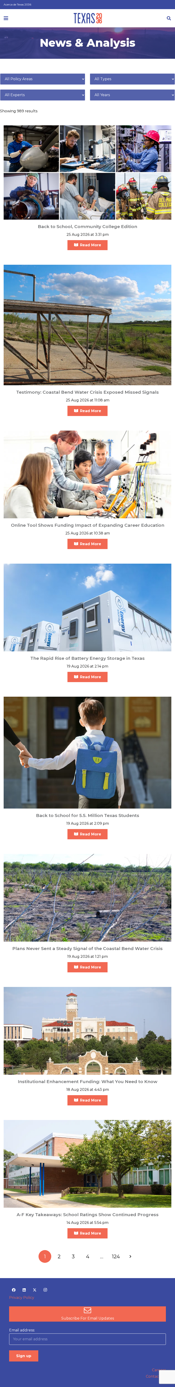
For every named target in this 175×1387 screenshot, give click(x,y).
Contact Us (156, 1376)
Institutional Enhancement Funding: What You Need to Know (87, 1081)
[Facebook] (13, 1290)
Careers (159, 1370)
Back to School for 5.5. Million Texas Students (87, 815)
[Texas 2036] (87, 18)
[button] (6, 18)
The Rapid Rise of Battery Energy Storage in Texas (87, 658)
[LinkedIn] (24, 1290)
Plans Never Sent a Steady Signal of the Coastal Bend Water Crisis (87, 948)
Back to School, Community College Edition (87, 226)
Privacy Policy (21, 1297)
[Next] (130, 1256)
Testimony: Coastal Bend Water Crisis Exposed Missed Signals (87, 392)
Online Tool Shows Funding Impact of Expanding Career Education (87, 525)
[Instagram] (45, 1290)
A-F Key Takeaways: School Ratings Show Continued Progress (88, 1214)
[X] (34, 1290)
